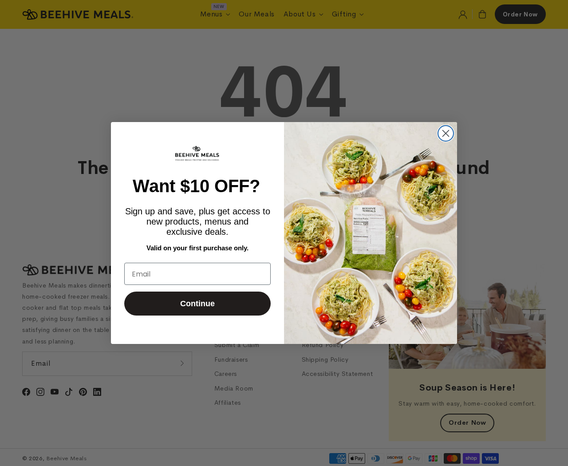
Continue (197, 303)
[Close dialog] (446, 133)
